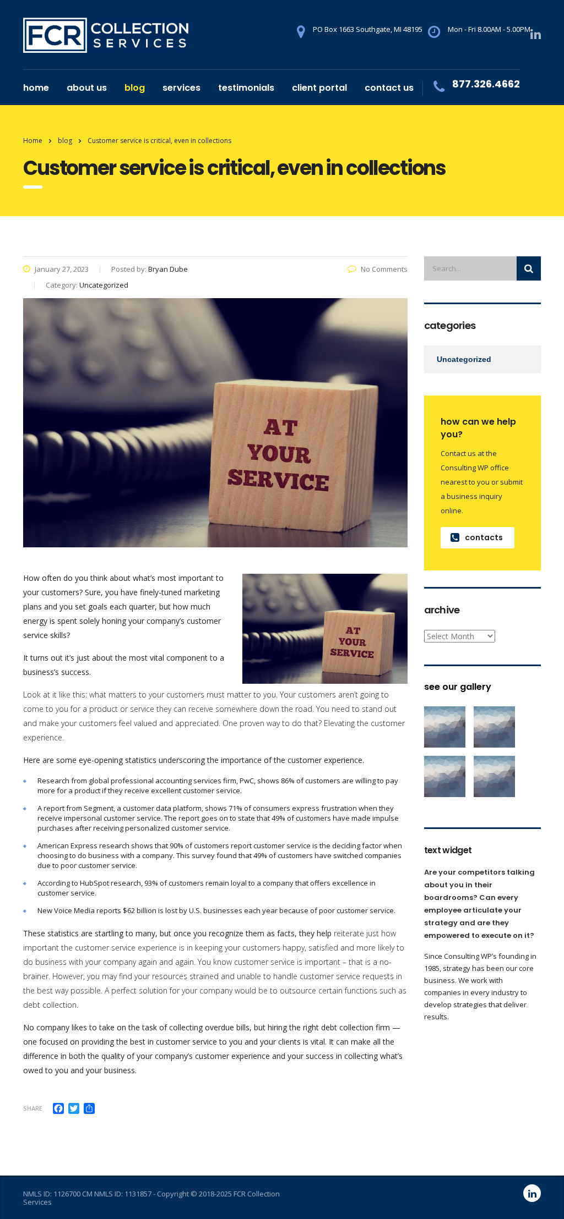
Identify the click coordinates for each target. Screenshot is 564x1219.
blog (134, 87)
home (36, 87)
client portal (319, 87)
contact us (389, 87)
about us (87, 87)
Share (32, 1108)
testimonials (246, 87)
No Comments (384, 269)
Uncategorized (464, 359)
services (181, 87)
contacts (484, 537)
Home (32, 140)
